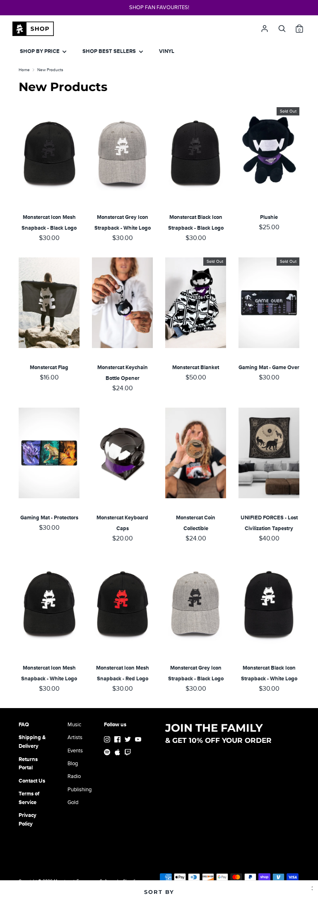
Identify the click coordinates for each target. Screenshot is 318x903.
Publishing (79, 789)
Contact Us (32, 781)
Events (75, 750)
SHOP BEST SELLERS (109, 51)
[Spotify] (108, 753)
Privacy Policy (27, 819)
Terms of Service (29, 798)
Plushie (269, 217)
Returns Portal (28, 763)
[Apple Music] (118, 753)
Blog (72, 763)
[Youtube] (139, 740)
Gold (72, 802)
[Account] (264, 26)
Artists (74, 737)
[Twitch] (128, 753)
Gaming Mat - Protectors (49, 517)
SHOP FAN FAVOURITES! (159, 7)
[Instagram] (108, 740)
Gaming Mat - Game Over (268, 367)
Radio (74, 776)
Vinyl (166, 51)
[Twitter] (128, 740)
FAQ (24, 724)
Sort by (159, 892)
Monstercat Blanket (195, 367)
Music (74, 724)
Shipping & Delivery (32, 741)
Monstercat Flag (49, 367)
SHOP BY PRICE (40, 51)
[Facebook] (118, 740)
